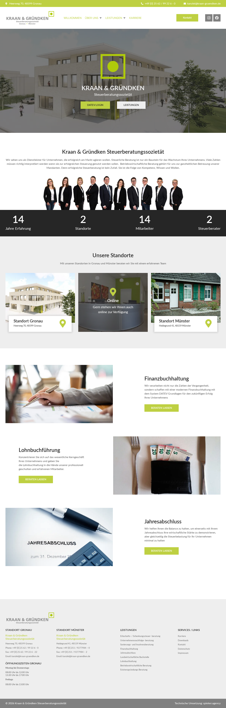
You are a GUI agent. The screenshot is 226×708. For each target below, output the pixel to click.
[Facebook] (217, 18)
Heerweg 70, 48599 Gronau (28, 326)
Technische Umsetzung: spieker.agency (198, 703)
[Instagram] (208, 18)
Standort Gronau (28, 321)
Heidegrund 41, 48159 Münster (175, 326)
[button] (93, 18)
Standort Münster (174, 321)
